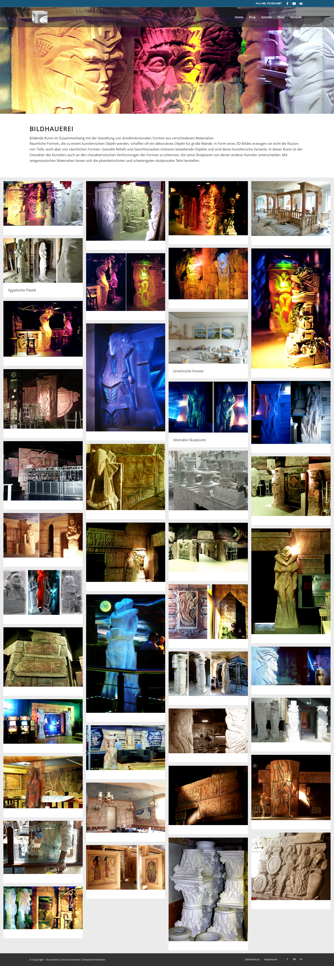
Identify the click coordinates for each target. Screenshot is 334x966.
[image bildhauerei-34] (44, 788)
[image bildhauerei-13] (292, 418)
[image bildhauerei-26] (44, 663)
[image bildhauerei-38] (292, 873)
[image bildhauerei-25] (127, 659)
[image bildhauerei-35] (210, 802)
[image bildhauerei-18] (292, 492)
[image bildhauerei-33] (292, 794)
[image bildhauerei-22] (292, 587)
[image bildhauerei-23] (44, 598)
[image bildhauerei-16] (127, 483)
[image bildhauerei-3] (210, 214)
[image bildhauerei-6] (210, 280)
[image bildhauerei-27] (292, 672)
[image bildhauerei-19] (44, 541)
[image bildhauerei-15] (44, 477)
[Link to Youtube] (294, 3)
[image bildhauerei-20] (127, 559)
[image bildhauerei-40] (127, 873)
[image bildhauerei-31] (210, 737)
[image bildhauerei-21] (210, 553)
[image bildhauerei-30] (44, 727)
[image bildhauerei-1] (44, 209)
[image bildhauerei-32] (127, 753)
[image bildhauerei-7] (292, 314)
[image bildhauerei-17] (210, 487)
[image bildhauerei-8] (127, 288)
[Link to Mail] (301, 3)
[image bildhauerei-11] (127, 383)
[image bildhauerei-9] (44, 335)
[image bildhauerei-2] (127, 217)
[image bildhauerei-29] (292, 726)
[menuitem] (239, 17)
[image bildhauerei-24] (210, 617)
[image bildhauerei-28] (210, 679)
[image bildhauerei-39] (210, 895)
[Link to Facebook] (287, 3)
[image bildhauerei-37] (44, 853)
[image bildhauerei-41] (44, 913)
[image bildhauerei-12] (44, 405)
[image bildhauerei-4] (292, 214)
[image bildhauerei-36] (127, 814)
